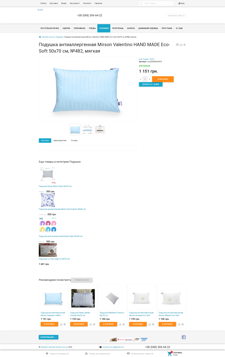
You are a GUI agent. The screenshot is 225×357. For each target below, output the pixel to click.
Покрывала (79, 28)
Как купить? (75, 3)
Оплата (43, 3)
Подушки (104, 28)
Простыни (167, 28)
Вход (181, 3)
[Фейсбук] (184, 337)
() (57, 353)
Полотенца (118, 28)
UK (39, 10)
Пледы (92, 28)
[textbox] (156, 3)
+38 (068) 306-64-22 (89, 15)
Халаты (131, 28)
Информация (47, 337)
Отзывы (74, 140)
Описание (45, 140)
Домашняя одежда (148, 28)
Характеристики (60, 140)
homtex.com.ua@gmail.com (111, 347)
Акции (63, 3)
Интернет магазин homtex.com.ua (54, 347)
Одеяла (66, 28)
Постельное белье (50, 28)
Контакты (87, 3)
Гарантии (98, 3)
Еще (179, 28)
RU (42, 10)
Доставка (54, 3)
